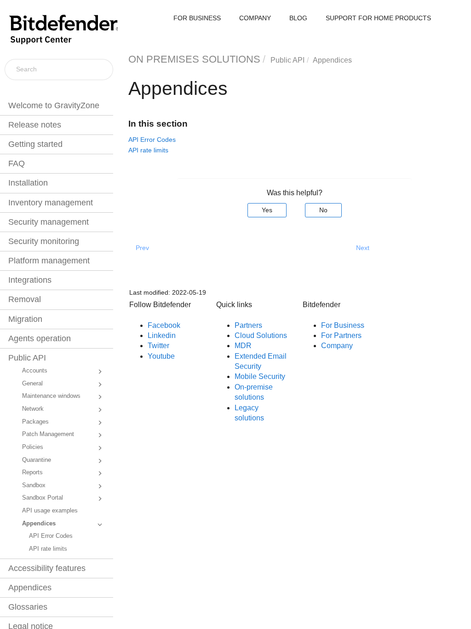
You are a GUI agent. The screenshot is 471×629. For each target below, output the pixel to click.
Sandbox (34, 485)
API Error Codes (51, 536)
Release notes (34, 124)
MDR (243, 345)
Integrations (30, 280)
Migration (25, 319)
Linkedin (162, 335)
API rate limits (48, 549)
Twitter (158, 345)
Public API (27, 357)
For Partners (341, 335)
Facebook (164, 325)
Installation (28, 182)
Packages (35, 422)
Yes (267, 210)
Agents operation (39, 338)
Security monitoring (43, 241)
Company (337, 345)
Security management (48, 222)
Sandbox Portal (42, 498)
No (323, 210)
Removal (24, 299)
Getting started (35, 144)
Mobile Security (260, 376)
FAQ (16, 163)
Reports (32, 472)
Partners (248, 325)
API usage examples (50, 510)
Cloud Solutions (261, 335)
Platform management (49, 260)
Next (362, 247)
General (32, 383)
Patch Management (48, 434)
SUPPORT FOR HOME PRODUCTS (378, 18)
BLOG (298, 18)
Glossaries (27, 607)
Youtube (161, 356)
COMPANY (255, 18)
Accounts (34, 370)
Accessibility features (47, 568)
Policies (32, 447)
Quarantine (36, 460)
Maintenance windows (51, 396)
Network (33, 409)
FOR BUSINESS (197, 18)
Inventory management (50, 202)
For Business (342, 325)
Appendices (39, 523)
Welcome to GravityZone (53, 105)
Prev (142, 247)
